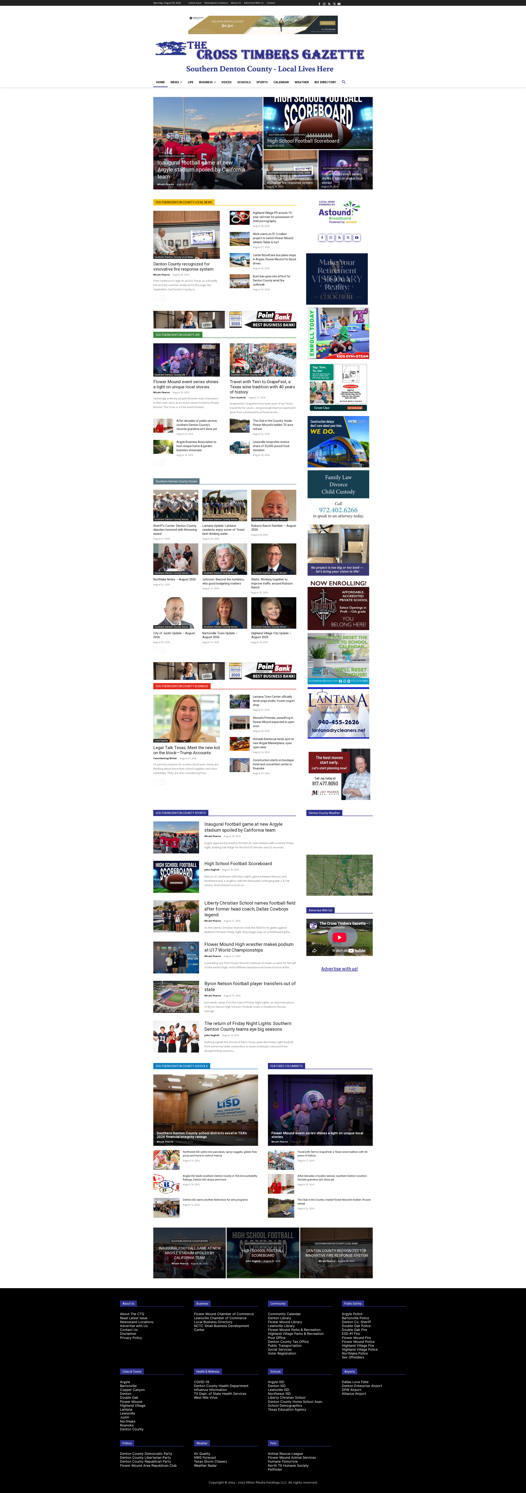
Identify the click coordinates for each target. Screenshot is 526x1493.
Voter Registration (282, 1353)
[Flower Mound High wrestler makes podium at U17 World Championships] (176, 958)
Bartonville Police (355, 1318)
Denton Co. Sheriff (356, 1322)
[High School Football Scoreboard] (318, 123)
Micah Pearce (161, 274)
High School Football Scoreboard (238, 863)
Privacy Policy (131, 1338)
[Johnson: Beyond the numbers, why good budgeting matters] (224, 559)
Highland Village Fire (358, 1345)
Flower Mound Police (358, 1342)
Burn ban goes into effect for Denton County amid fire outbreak (272, 280)
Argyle (125, 1382)
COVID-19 (201, 1382)
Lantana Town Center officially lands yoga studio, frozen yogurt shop (274, 701)
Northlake (127, 1421)
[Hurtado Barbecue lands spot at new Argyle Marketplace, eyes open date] (240, 744)
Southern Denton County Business (182, 686)
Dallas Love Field (355, 1382)
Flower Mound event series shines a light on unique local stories (185, 384)
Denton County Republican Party (145, 1461)
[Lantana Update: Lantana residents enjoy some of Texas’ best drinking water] (224, 505)
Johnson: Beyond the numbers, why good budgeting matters (223, 581)
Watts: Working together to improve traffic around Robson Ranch (272, 583)
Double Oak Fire (354, 1330)
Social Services (280, 1349)
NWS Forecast (205, 1457)
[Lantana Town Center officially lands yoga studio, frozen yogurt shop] (240, 702)
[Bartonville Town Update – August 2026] (224, 613)
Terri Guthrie (238, 397)
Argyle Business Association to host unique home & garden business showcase (196, 446)
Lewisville (127, 1413)
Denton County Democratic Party (146, 1453)
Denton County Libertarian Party (145, 1457)
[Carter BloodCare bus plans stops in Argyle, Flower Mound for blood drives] (240, 260)
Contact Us (129, 1330)
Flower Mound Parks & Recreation (294, 1330)
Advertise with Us (134, 1326)
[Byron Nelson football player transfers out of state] (176, 997)
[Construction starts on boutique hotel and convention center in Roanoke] (240, 765)
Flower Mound (131, 1402)
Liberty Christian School (287, 1397)
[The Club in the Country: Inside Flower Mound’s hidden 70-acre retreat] (240, 426)
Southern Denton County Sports (177, 156)
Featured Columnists (286, 1066)
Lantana (126, 1409)
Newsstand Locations (136, 1322)
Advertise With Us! (320, 910)
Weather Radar (205, 1465)
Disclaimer (128, 1334)
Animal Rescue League (285, 1453)
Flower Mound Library (285, 1322)
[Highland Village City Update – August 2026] (273, 613)
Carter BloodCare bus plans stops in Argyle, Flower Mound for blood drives (274, 259)
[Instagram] (324, 2)
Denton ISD (277, 1386)
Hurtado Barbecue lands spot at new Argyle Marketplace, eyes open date (273, 743)
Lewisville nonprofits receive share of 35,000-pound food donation (271, 446)
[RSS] (329, 2)
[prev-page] (155, 298)
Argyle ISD (276, 1382)
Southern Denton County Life (339, 168)
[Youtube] (339, 2)
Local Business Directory (213, 1322)
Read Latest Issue (133, 1318)
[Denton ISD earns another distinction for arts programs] (166, 1208)
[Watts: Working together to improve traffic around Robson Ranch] (273, 559)
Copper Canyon (132, 1390)
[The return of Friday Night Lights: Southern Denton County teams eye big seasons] (176, 1037)
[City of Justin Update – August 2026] (175, 613)
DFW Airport (351, 1390)
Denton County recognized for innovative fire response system (183, 267)
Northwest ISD (279, 1394)
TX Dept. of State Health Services (220, 1394)
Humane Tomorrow (283, 1461)
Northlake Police (355, 1353)
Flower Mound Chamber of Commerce (224, 1314)
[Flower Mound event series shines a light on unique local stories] (186, 360)
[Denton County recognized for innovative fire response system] (290, 169)
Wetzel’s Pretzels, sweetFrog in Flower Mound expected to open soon (273, 722)
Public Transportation (284, 1345)
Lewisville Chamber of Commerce (220, 1318)
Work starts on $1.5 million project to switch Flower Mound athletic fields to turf (273, 238)
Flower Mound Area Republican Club (148, 1465)
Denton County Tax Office (288, 1342)
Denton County (132, 1429)
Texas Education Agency (287, 1409)
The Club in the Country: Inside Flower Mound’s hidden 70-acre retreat (273, 425)
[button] (344, 82)
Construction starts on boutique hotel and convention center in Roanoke (273, 764)
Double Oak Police (356, 1326)
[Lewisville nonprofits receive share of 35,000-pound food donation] (240, 447)
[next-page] (162, 298)
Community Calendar (284, 1314)
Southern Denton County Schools (182, 1066)
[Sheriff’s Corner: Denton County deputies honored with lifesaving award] (175, 505)
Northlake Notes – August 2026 (174, 579)
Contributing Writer (165, 758)
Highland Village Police (360, 1349)
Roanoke (127, 1425)
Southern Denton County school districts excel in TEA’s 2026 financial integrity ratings (202, 1135)
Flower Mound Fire (356, 1338)
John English (211, 869)
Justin (124, 1417)
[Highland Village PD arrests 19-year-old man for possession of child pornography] (240, 218)
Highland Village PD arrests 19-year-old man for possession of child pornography (273, 217)
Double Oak (129, 1397)
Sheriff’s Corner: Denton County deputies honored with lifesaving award (175, 530)
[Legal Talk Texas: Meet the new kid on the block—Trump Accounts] (186, 718)
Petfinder (275, 1469)
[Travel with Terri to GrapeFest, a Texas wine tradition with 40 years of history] (263, 360)
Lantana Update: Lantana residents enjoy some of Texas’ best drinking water (223, 530)
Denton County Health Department (221, 1386)
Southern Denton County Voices (176, 481)
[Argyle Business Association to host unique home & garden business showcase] (163, 447)
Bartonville (128, 1386)
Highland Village (132, 1405)
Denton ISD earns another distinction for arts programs (215, 1199)
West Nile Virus (205, 1397)
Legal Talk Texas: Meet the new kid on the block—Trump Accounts (186, 750)
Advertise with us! (339, 968)
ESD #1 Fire (351, 1334)
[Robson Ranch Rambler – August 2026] (273, 505)
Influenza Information (210, 1390)
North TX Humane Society (288, 1465)
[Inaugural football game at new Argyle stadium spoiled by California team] (208, 143)
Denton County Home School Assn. (295, 1402)
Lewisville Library (281, 1326)
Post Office (276, 1338)
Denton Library (279, 1318)
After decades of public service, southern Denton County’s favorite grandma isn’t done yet (196, 425)
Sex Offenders (353, 1357)
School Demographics (285, 1405)
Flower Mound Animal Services (292, 1457)
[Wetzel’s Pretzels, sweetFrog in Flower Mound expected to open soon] (240, 723)
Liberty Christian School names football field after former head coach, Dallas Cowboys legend (249, 908)
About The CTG (132, 1314)
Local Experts (161, 740)
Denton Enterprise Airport (362, 1386)
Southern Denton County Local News (289, 173)
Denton (125, 1394)
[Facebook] (319, 2)
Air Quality (202, 1453)
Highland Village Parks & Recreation (296, 1334)
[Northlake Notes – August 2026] (175, 559)
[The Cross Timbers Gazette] (263, 55)
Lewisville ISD (278, 1390)
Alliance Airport (354, 1394)
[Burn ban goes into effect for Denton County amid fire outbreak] (240, 281)
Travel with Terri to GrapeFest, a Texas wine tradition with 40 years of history (262, 386)
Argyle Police (352, 1314)
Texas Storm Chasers (210, 1461)
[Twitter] (334, 2)
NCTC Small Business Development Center (221, 1328)
